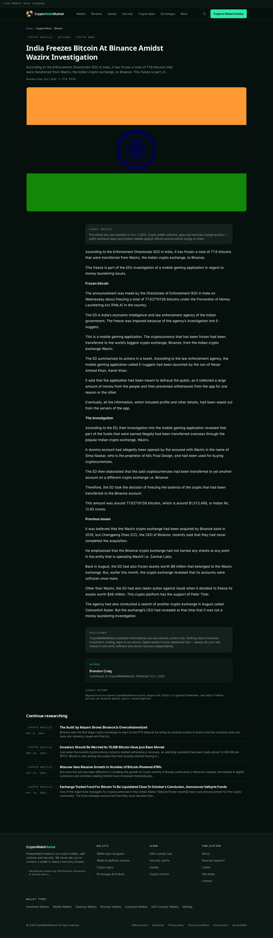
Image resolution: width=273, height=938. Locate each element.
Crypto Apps (146, 13)
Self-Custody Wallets (164, 906)
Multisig (187, 906)
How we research (213, 860)
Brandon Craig (34, 79)
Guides (112, 13)
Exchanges (168, 13)
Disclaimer (158, 925)
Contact (207, 881)
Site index (208, 874)
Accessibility (240, 925)
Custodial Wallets (136, 906)
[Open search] (204, 13)
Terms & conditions (198, 925)
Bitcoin (64, 37)
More (184, 13)
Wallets (81, 13)
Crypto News (85, 37)
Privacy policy (176, 925)
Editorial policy (140, 925)
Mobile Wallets (62, 906)
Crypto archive (159, 874)
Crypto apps (105, 867)
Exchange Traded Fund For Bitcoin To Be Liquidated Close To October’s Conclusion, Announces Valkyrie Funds (143, 787)
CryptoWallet (40, 847)
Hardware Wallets (37, 906)
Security (127, 13)
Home (29, 28)
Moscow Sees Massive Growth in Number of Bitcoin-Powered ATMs (110, 767)
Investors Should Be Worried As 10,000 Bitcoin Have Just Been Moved (112, 747)
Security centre (159, 860)
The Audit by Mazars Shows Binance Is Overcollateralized (103, 727)
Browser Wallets (111, 906)
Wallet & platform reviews (113, 860)
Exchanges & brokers (111, 874)
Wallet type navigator (111, 853)
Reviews (96, 13)
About (206, 853)
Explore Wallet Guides (229, 13)
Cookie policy (221, 925)
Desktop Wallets (86, 906)
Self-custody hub (160, 853)
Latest (206, 867)
